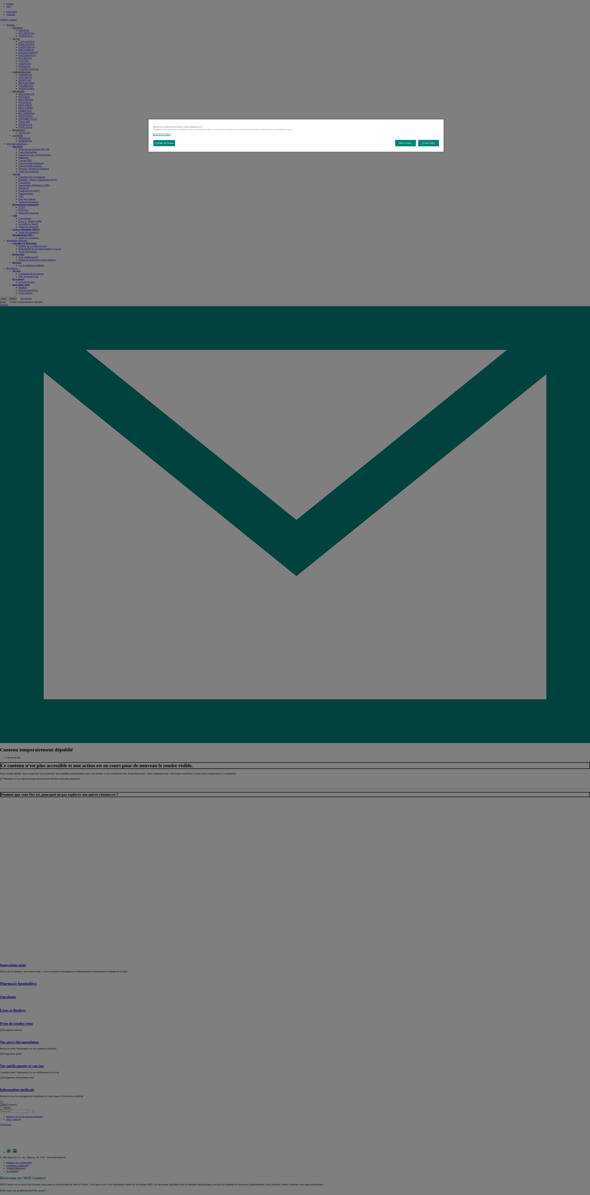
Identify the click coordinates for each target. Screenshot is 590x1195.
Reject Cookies (405, 143)
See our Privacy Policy (161, 135)
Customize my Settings (164, 143)
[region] (296, 135)
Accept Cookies (428, 143)
